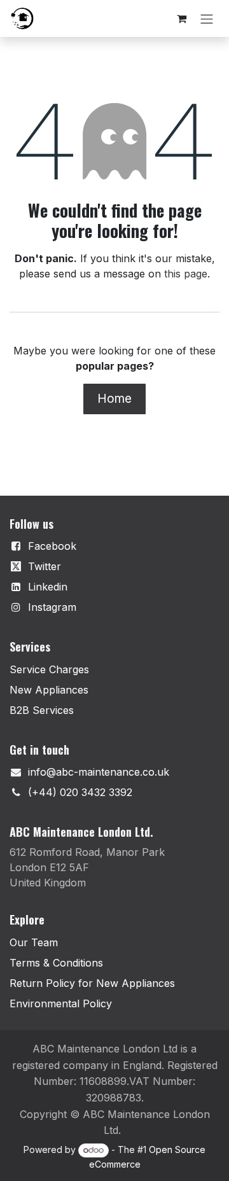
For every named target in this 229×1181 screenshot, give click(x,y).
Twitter (44, 566)
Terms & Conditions (56, 962)
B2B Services (42, 710)
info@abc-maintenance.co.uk (98, 771)
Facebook (52, 546)
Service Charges (49, 669)
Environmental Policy (61, 1003)
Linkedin (47, 586)
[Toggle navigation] (206, 18)
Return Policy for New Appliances (92, 983)
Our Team (34, 942)
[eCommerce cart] (181, 18)
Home (114, 398)
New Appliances (49, 689)
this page (185, 273)
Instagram (52, 607)
